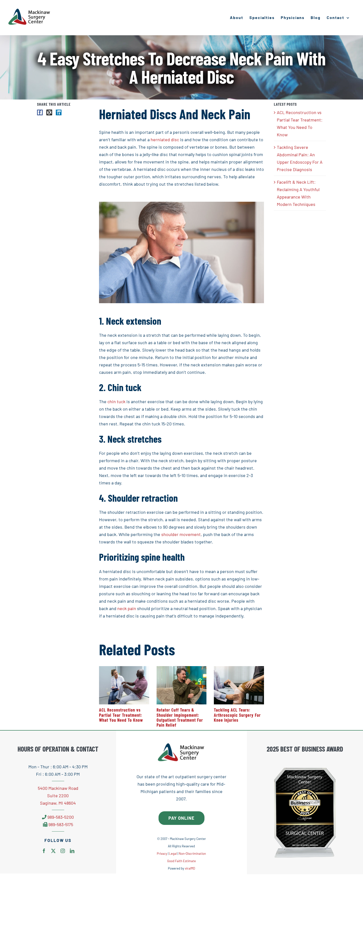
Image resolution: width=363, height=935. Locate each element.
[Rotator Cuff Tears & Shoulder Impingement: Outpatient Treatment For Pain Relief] (182, 669)
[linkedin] (72, 851)
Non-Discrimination (192, 853)
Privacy (162, 853)
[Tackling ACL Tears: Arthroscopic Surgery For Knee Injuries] (239, 669)
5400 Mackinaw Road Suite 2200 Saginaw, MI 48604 (58, 795)
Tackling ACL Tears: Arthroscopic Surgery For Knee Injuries (237, 715)
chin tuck (116, 401)
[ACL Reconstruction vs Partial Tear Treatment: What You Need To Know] (124, 669)
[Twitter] (49, 112)
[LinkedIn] (58, 112)
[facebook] (44, 851)
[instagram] (62, 851)
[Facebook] (40, 112)
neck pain (126, 608)
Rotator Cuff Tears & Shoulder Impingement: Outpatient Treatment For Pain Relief (180, 717)
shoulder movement (181, 534)
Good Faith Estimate (181, 861)
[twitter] (53, 851)
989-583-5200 (60, 817)
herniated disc (165, 139)
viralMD (190, 868)
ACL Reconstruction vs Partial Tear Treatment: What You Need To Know (121, 715)
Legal (173, 853)
